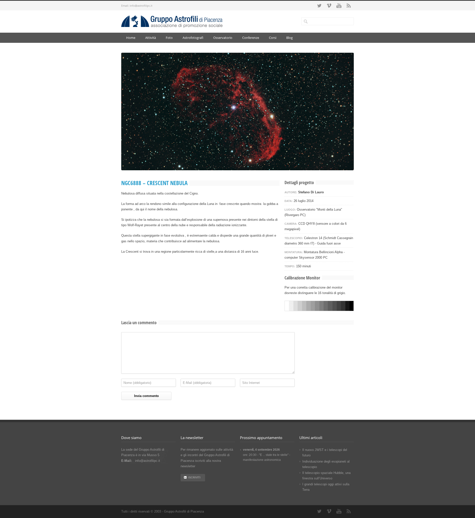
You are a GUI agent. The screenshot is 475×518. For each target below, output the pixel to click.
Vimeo (329, 6)
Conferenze (250, 37)
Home (130, 37)
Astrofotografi (193, 37)
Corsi (272, 37)
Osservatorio (222, 37)
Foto (169, 37)
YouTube (339, 6)
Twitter (319, 6)
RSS (349, 6)
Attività (150, 37)
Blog (289, 37)
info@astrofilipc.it (141, 5)
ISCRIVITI (194, 477)
